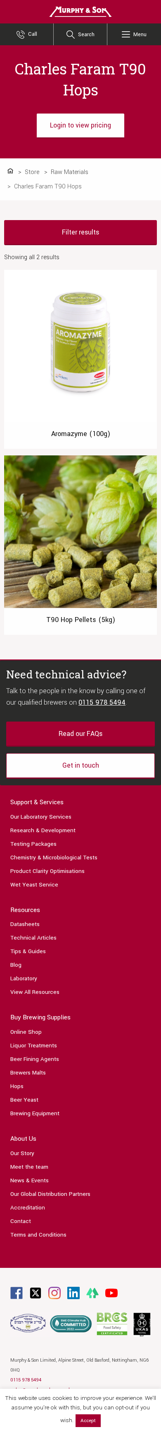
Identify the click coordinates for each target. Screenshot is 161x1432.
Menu (140, 34)
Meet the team (29, 1167)
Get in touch (80, 765)
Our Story (22, 1153)
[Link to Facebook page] (16, 1292)
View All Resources (34, 992)
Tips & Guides (28, 951)
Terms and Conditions (38, 1235)
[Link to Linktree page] (92, 1292)
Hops (17, 1086)
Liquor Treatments (33, 1045)
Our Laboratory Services (40, 817)
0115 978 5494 (101, 702)
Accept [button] (88, 1420)
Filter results (80, 232)
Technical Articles (33, 938)
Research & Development (43, 830)
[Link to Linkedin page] (73, 1292)
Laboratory (23, 978)
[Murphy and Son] (80, 11)
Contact (20, 1221)
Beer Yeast (24, 1100)
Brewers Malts (28, 1073)
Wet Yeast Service (34, 885)
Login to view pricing (80, 125)
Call (32, 34)
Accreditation (27, 1208)
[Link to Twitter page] (35, 1292)
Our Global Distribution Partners (50, 1194)
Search (86, 34)
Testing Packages (33, 844)
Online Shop (26, 1032)
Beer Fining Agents (34, 1059)
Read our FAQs (80, 733)
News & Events (29, 1180)
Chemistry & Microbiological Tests (53, 857)
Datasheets (25, 924)
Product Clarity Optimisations (47, 871)
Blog (15, 965)
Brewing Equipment (34, 1113)
